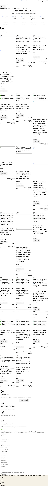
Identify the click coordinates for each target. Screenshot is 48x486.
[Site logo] (24, 0)
